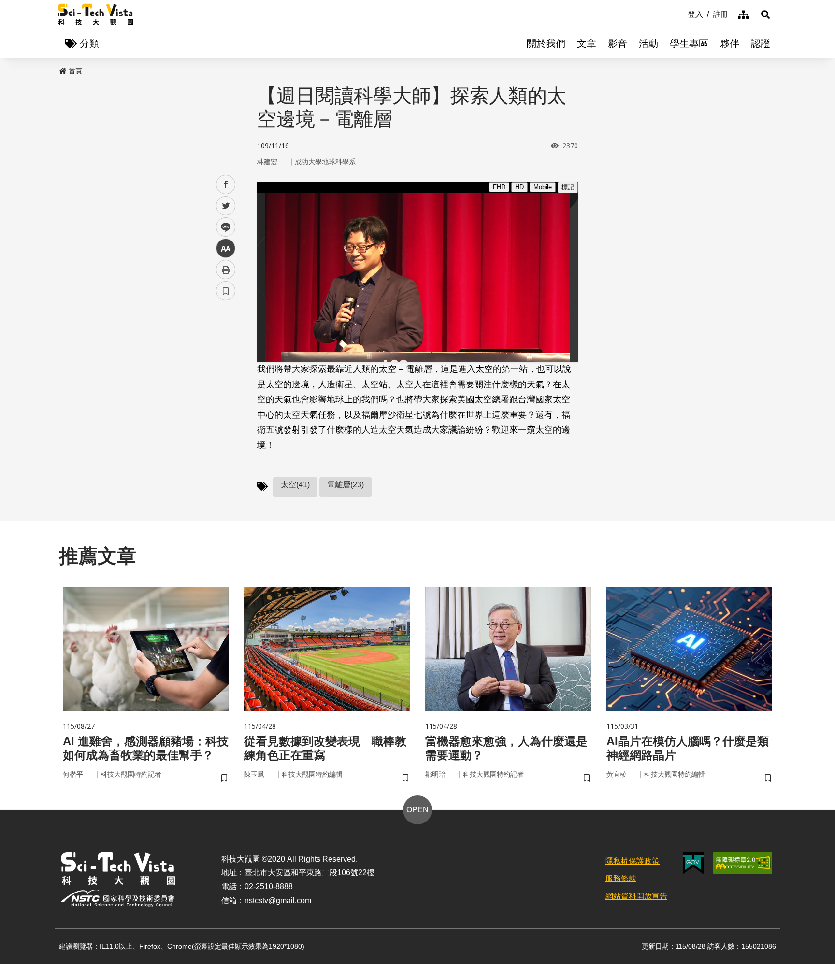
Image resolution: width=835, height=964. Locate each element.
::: (681, 13)
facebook (225, 185)
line (222, 227)
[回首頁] (95, 14)
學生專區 (689, 43)
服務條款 (620, 878)
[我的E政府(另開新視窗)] (693, 863)
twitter (225, 206)
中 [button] (226, 248)
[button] (765, 14)
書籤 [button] (225, 290)
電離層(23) (345, 485)
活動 (648, 43)
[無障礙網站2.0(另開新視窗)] (742, 863)
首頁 (75, 71)
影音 (617, 43)
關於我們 (546, 43)
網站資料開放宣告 (636, 896)
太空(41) (295, 485)
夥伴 (729, 43)
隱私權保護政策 (632, 861)
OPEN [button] (417, 810)
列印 (225, 269)
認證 (760, 43)
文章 (586, 43)
